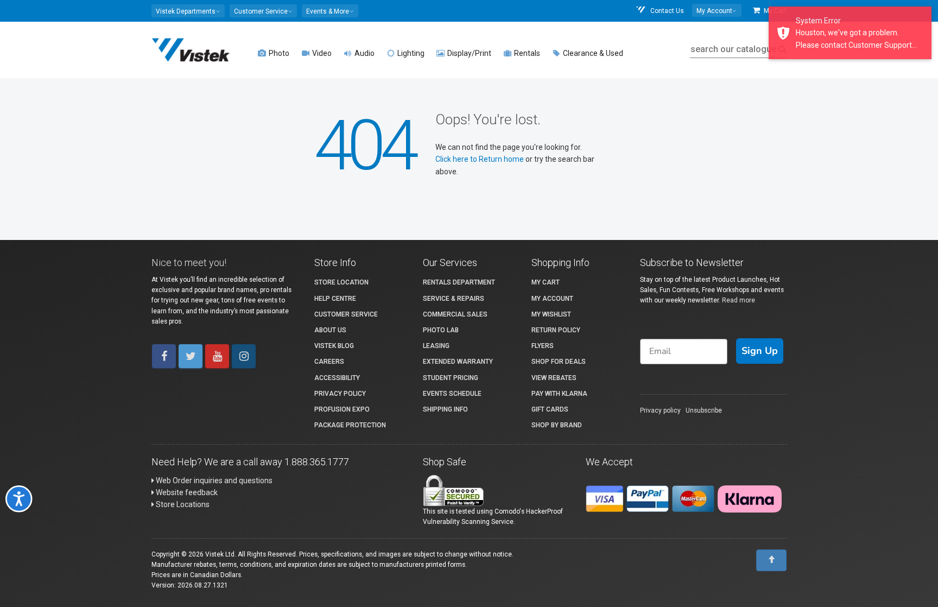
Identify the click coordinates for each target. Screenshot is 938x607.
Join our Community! (347, 403)
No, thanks (347, 439)
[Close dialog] (699, 210)
